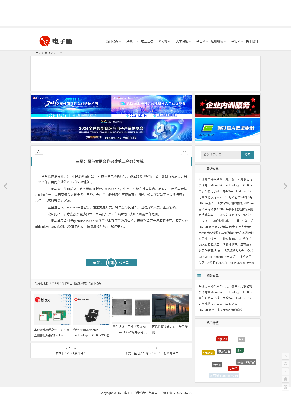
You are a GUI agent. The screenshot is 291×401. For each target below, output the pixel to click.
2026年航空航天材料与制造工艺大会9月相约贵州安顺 (234, 227)
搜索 (247, 154)
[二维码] (285, 387)
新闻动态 (112, 41)
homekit (208, 350)
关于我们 (252, 41)
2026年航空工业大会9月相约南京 (221, 203)
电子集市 (129, 41)
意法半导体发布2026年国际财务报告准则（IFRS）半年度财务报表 (243, 209)
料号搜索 (164, 41)
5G (210, 367)
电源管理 (224, 343)
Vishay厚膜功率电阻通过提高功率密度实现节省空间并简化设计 (240, 244)
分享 (126, 262)
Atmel (217, 358)
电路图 (233, 361)
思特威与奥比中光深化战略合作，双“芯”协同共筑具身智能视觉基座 (243, 215)
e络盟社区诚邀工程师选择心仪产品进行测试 (228, 233)
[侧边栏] (184, 152)
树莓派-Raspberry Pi (224, 373)
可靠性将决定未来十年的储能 (218, 197)
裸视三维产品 (246, 358)
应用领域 (217, 41)
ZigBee (222, 335)
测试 (240, 344)
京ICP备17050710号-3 (176, 393)
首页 (36, 53)
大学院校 (182, 41)
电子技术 (234, 41)
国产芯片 (239, 372)
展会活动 (147, 41)
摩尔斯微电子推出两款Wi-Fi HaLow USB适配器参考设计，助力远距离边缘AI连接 (130, 332)
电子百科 (199, 41)
